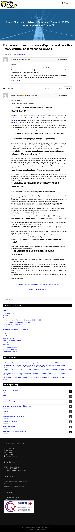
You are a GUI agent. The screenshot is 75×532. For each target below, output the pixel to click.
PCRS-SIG (6, 345)
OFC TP (5, 342)
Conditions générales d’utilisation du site (15, 481)
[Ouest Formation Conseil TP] (9, 4)
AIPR (4, 311)
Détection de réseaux (9, 327)
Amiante (5, 315)
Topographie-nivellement (10, 351)
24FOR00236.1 (16, 497)
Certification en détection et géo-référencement (17, 406)
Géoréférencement (8, 336)
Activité (68, 88)
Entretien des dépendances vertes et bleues (15, 329)
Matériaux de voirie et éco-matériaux (13, 340)
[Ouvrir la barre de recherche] (72, 4)
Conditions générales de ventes (13, 484)
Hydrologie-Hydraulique (10, 421)
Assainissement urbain (9, 318)
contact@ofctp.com (11, 456)
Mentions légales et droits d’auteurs (14, 486)
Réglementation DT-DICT (24, 54)
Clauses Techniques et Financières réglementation (17, 322)
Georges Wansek (40, 529)
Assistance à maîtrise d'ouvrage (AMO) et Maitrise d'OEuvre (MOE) (22, 320)
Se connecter (42, 289)
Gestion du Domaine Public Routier (13, 416)
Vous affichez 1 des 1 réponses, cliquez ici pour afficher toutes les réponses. (37, 284)
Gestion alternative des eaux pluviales (14, 431)
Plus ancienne (48, 88)
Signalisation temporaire (10, 349)
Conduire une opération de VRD (12, 324)
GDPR (5, 333)
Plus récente (58, 88)
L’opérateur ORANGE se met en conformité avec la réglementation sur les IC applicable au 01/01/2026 (32, 363)
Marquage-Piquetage (9, 338)
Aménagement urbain (9, 313)
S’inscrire (31, 289)
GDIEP (5, 331)
